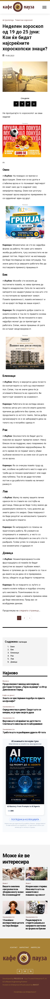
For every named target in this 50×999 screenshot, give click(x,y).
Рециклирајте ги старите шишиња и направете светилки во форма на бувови (36, 924)
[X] (22, 103)
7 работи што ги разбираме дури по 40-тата (24, 732)
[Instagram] (25, 971)
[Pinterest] (28, 103)
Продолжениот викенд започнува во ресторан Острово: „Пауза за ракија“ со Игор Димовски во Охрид (25, 687)
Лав (12, 659)
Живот (5, 883)
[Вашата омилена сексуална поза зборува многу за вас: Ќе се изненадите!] (13, 873)
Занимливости (8, 706)
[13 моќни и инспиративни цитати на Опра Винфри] (13, 907)
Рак (12, 656)
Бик (12, 649)
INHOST (36, 985)
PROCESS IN (18, 978)
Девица (14, 662)
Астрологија (8, 20)
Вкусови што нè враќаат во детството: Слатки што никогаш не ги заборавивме (22, 722)
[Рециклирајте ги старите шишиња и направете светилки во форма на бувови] (36, 907)
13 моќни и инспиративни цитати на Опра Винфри (13, 923)
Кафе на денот (9, 695)
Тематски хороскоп (24, 20)
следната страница (29, 610)
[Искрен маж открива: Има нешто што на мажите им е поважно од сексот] (36, 873)
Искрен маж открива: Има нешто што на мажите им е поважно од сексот (36, 890)
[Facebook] (16, 103)
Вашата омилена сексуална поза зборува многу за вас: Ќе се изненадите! (13, 890)
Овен (12, 646)
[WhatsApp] (33, 103)
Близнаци (15, 653)
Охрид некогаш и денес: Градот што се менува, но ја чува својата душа (22, 711)
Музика (6, 681)
